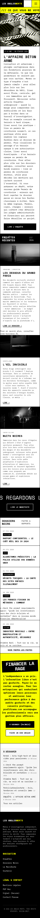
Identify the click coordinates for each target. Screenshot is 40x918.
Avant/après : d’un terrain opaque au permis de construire (20, 157)
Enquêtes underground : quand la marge (17, 105)
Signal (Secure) (11, 893)
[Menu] (36, 3)
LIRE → (6, 403)
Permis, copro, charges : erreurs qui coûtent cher (18, 207)
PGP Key (7, 889)
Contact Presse (10, 897)
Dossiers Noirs (10, 863)
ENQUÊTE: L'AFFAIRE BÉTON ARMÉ (19, 797)
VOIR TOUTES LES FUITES (20, 650)
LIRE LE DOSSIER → (12, 326)
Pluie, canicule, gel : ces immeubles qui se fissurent (20, 96)
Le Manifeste (9, 867)
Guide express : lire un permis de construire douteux (18, 172)
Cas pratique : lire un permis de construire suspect (20, 128)
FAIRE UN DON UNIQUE (20, 733)
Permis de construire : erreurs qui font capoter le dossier (18, 192)
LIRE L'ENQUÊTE (15, 226)
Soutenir (7, 871)
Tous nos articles (12, 803)
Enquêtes (7, 859)
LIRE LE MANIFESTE (20, 507)
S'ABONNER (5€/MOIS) (20, 724)
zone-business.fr (21, 841)
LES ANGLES (12, 3)
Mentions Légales (12, 885)
